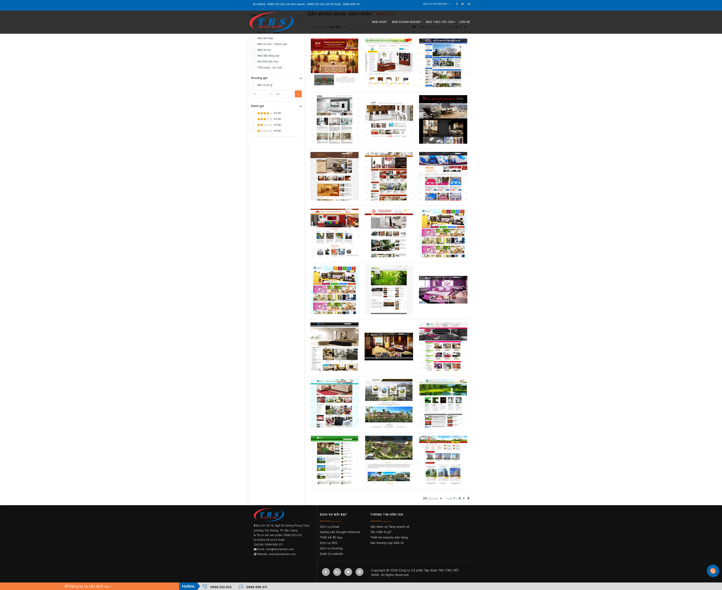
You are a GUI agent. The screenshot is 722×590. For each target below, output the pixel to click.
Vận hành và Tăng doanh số (390, 526)
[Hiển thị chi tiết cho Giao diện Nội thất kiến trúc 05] (334, 346)
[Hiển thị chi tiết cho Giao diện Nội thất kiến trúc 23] (443, 63)
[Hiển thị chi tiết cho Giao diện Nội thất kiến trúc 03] (443, 346)
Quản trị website (331, 554)
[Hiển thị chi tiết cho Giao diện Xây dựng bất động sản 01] (443, 460)
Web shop (379, 22)
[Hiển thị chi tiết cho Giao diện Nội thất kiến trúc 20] (389, 119)
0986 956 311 (351, 4)
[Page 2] (468, 498)
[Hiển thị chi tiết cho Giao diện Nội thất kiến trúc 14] (389, 233)
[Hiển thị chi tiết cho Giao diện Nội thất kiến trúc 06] (443, 290)
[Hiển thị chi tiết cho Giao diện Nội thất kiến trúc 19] (443, 119)
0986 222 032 (276, 4)
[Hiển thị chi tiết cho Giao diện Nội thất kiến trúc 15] (334, 233)
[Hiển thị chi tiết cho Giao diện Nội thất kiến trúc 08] (389, 290)
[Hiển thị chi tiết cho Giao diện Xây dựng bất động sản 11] (334, 460)
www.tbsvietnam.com (282, 554)
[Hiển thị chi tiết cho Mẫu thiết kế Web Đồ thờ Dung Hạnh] (334, 63)
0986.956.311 (274, 544)
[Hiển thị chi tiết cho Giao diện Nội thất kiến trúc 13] (443, 233)
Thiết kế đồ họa (331, 537)
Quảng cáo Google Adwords (340, 532)
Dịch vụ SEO (328, 543)
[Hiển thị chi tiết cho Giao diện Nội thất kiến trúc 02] (334, 403)
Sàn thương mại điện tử (387, 543)
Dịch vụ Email (329, 526)
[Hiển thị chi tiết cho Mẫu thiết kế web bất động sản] (389, 403)
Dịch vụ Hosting (331, 548)
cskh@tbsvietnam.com (279, 549)
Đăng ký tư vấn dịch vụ (88, 586)
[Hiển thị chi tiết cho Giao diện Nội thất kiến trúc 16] (443, 176)
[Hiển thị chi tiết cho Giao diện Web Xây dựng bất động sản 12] (443, 403)
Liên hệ (464, 22)
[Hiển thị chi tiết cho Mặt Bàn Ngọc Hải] (389, 63)
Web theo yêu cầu (440, 22)
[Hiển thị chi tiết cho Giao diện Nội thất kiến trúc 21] (334, 119)
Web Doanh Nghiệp (406, 22)
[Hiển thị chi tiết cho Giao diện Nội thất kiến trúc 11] (334, 290)
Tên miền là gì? (380, 532)
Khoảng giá (259, 78)
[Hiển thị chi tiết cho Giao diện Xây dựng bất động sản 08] (389, 460)
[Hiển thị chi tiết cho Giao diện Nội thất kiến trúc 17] (389, 176)
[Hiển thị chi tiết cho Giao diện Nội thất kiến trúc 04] (389, 346)
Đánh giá (257, 106)
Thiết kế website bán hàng (389, 537)
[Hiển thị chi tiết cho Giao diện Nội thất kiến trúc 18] (334, 176)
